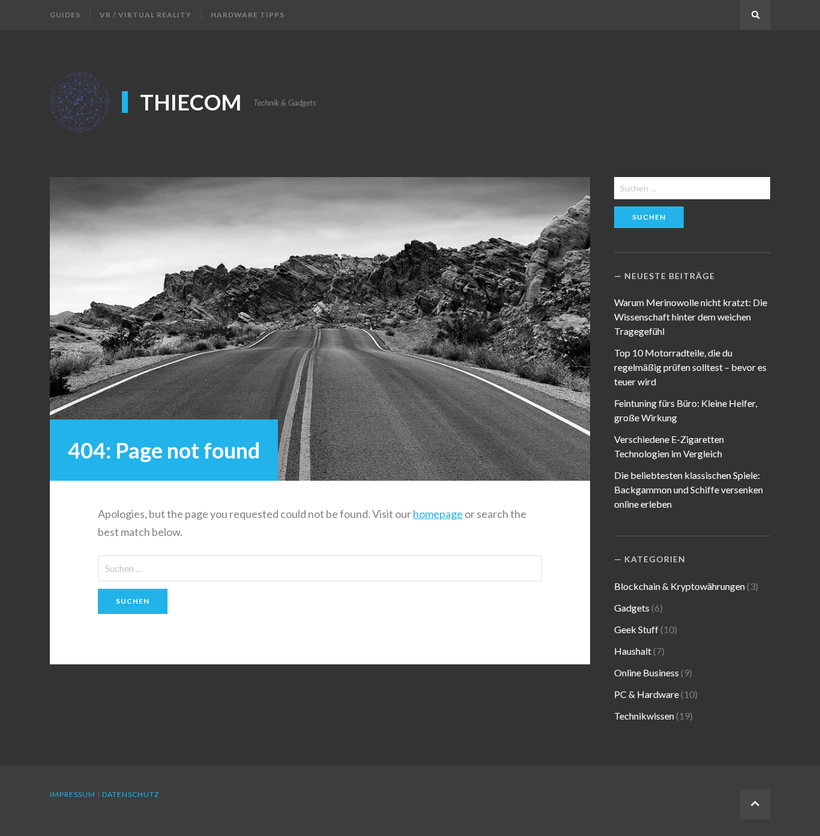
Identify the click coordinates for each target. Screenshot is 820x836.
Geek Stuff (636, 629)
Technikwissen (644, 715)
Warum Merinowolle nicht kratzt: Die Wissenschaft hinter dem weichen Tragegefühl (690, 316)
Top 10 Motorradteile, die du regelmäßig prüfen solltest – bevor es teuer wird (690, 367)
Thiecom (190, 102)
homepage (438, 513)
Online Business (646, 672)
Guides (65, 14)
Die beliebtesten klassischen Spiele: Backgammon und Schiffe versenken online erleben (688, 489)
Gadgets (632, 607)
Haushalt (632, 651)
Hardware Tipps (248, 14)
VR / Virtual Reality (145, 14)
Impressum (72, 794)
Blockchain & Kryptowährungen (679, 586)
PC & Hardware (646, 694)
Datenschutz (130, 794)
